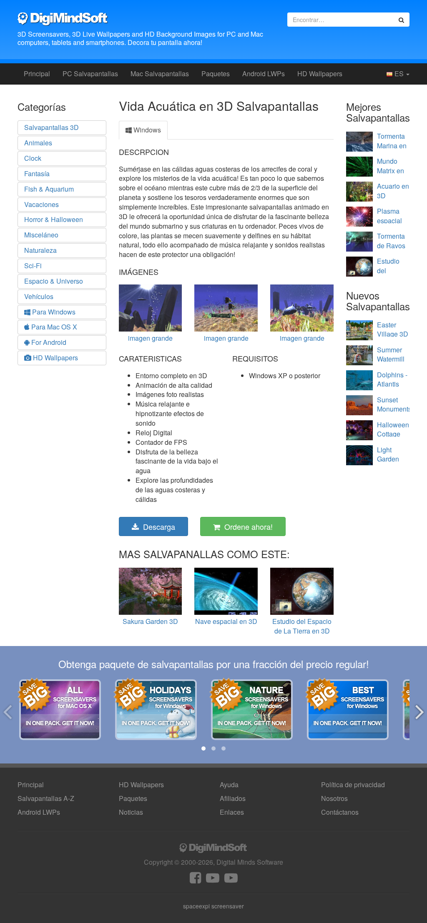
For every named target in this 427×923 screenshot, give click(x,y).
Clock (32, 158)
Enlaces (232, 812)
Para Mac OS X (53, 327)
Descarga (157, 526)
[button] (203, 748)
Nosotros (334, 798)
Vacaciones (41, 204)
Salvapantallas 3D (51, 127)
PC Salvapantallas (90, 73)
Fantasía (37, 173)
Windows (146, 130)
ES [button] (399, 73)
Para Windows (52, 312)
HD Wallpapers (319, 73)
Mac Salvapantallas (160, 73)
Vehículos (38, 296)
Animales (38, 142)
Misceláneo (41, 234)
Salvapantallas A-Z (46, 798)
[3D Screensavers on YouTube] (212, 880)
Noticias (131, 812)
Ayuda (229, 784)
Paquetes (215, 73)
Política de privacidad (353, 784)
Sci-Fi (33, 265)
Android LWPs (263, 73)
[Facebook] (195, 880)
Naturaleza (40, 250)
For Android (48, 342)
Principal (37, 73)
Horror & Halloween (53, 219)
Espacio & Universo (53, 281)
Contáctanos (340, 812)
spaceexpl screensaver (213, 906)
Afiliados (233, 798)
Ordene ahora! (246, 526)
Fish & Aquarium (49, 189)
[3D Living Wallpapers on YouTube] (231, 880)
